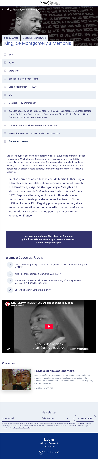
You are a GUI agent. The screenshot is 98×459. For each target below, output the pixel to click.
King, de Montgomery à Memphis (23, 9)
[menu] (3, 3)
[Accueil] (49, 3)
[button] (54, 418)
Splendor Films (30, 78)
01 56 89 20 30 (51, 452)
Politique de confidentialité (21, 428)
